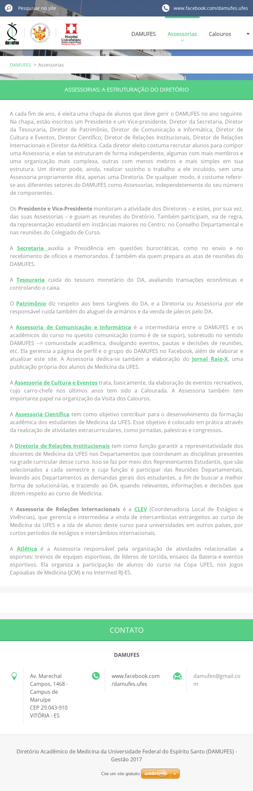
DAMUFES (143, 34)
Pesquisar (9, 8)
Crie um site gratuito (120, 773)
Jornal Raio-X (210, 359)
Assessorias (182, 34)
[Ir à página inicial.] (43, 37)
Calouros (220, 34)
